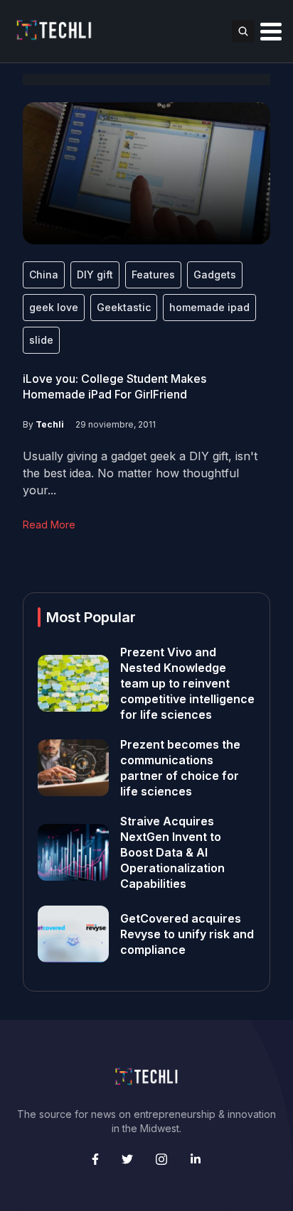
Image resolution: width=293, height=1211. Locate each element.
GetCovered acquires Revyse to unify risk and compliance (187, 934)
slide (41, 340)
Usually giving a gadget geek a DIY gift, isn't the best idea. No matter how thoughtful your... (140, 473)
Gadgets (214, 274)
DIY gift (95, 274)
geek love (53, 307)
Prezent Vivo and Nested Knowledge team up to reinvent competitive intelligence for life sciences (187, 683)
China (43, 274)
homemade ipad (209, 307)
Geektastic (124, 307)
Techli (50, 424)
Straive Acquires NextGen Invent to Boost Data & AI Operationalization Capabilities (172, 852)
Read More (49, 524)
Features (153, 274)
